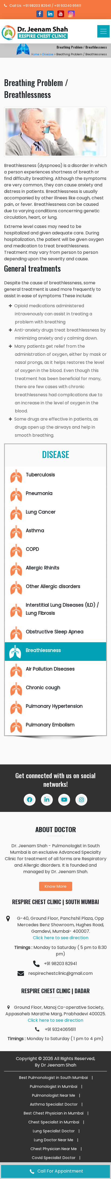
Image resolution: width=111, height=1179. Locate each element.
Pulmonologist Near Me (53, 1095)
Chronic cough (43, 687)
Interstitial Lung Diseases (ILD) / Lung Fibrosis (63, 609)
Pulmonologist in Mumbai (53, 1086)
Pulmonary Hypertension (54, 706)
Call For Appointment (59, 1171)
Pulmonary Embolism (50, 725)
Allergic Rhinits (42, 568)
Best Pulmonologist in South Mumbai (53, 1077)
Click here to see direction (60, 938)
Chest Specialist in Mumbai (53, 1122)
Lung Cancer (41, 512)
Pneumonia (39, 493)
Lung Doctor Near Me (53, 1140)
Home (35, 54)
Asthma (35, 530)
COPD (32, 549)
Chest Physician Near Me (53, 1148)
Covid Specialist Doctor (53, 1157)
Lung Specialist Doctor (54, 1131)
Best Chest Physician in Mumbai (54, 1113)
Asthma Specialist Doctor (54, 1104)
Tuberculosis (40, 474)
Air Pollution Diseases (50, 669)
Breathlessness (43, 650)
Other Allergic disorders (53, 586)
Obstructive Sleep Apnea (55, 631)
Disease (47, 54)
